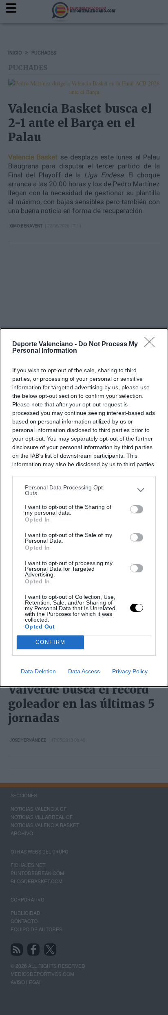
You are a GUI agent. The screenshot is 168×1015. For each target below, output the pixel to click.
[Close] (152, 344)
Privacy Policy (130, 671)
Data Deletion (38, 671)
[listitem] (84, 490)
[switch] (136, 509)
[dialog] (84, 508)
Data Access (84, 671)
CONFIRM (50, 642)
